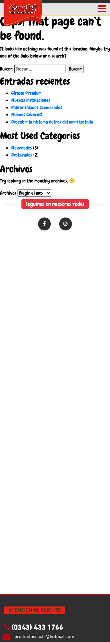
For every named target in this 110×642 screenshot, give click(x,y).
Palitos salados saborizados (36, 107)
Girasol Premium (26, 93)
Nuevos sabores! (26, 114)
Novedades (21, 148)
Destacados (21, 155)
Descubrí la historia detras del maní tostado (52, 122)
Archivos (8, 193)
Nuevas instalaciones (30, 100)
